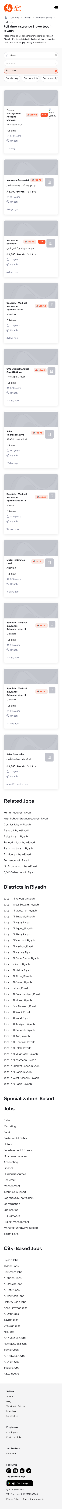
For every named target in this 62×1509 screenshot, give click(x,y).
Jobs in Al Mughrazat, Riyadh (21, 1054)
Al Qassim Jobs (13, 1284)
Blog (8, 1401)
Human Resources (15, 1174)
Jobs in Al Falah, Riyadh (17, 1048)
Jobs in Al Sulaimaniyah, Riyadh (22, 994)
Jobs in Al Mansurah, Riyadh (20, 911)
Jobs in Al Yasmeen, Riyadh (20, 1060)
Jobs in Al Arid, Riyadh (17, 1036)
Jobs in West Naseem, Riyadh (21, 1078)
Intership (11, 1411)
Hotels (8, 1144)
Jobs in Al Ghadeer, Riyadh (19, 1042)
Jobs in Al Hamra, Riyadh (18, 952)
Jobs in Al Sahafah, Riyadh (19, 1030)
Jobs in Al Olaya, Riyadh (18, 982)
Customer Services (15, 1156)
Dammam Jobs (13, 1272)
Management (12, 1186)
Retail (7, 1132)
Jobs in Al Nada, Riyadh (17, 923)
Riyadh (27, 18)
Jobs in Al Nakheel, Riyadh (19, 947)
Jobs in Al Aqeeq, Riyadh (18, 929)
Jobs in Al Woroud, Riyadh (19, 941)
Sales (7, 1120)
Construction (12, 1204)
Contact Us (12, 1416)
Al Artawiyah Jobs (14, 1356)
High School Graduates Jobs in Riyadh (26, 819)
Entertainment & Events (18, 1150)
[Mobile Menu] (56, 8)
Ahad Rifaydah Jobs (15, 1308)
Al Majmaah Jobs (14, 1296)
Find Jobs (11, 1453)
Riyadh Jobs (11, 1260)
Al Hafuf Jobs (12, 1290)
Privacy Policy (13, 1499)
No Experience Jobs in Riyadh (21, 866)
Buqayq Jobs (11, 1368)
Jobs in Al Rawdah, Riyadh (19, 899)
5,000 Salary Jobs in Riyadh (20, 872)
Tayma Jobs (11, 1320)
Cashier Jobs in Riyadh (17, 825)
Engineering (11, 1210)
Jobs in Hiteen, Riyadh (17, 964)
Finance (8, 1168)
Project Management (16, 1222)
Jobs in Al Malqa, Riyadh (18, 970)
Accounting (11, 1162)
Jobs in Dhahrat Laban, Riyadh (22, 1066)
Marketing (10, 1126)
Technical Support (15, 1192)
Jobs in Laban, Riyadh (16, 988)
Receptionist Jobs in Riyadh (20, 843)
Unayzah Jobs (12, 1326)
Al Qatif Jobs (11, 1314)
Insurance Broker (44, 18)
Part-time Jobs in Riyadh (18, 849)
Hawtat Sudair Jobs (15, 1344)
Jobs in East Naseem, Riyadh (21, 1006)
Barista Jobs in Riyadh (17, 831)
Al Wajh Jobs (11, 1362)
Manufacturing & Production (21, 1228)
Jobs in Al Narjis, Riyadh (18, 1072)
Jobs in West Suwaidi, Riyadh (21, 905)
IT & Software (12, 1216)
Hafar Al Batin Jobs (15, 1302)
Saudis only (12, 78)
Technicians (11, 1234)
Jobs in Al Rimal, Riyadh (18, 976)
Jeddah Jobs (11, 1266)
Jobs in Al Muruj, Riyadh (18, 1000)
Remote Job (31, 78)
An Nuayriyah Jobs (15, 1338)
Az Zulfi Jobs (11, 1374)
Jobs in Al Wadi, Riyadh (17, 1012)
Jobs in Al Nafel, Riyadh (17, 1018)
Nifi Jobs (9, 1332)
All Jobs (15, 18)
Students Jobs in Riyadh (18, 854)
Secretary (10, 1180)
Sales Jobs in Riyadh (16, 837)
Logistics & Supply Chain (19, 1198)
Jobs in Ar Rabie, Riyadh (18, 1084)
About (9, 1396)
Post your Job (13, 1437)
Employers (12, 1432)
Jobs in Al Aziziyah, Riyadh (19, 1024)
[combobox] (34, 63)
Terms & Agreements (33, 1499)
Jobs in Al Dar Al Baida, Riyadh (21, 958)
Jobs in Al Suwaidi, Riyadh (19, 917)
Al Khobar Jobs (12, 1278)
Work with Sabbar (15, 1406)
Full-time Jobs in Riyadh (18, 813)
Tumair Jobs (11, 1350)
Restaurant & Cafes (15, 1138)
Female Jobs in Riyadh (17, 860)
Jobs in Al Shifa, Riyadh (17, 935)
